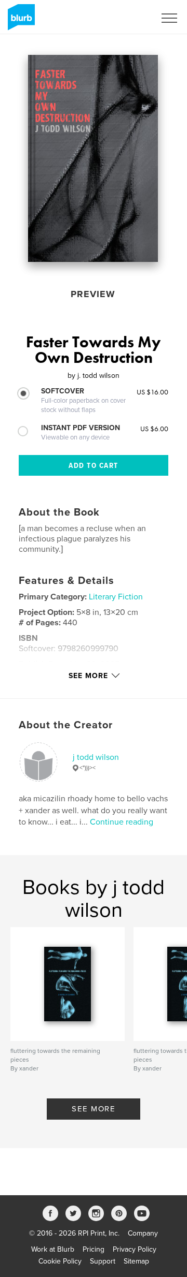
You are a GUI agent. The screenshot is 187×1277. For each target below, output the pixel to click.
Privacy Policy (134, 1249)
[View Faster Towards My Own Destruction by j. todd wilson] (93, 158)
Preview (93, 294)
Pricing (93, 1249)
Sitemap (136, 1261)
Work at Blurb (52, 1249)
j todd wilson (96, 757)
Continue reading (121, 822)
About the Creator (66, 725)
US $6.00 (154, 428)
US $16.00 (152, 392)
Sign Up (128, 18)
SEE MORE (93, 1108)
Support (102, 1261)
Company (143, 1233)
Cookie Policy (60, 1261)
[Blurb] (19, 21)
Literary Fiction (116, 597)
